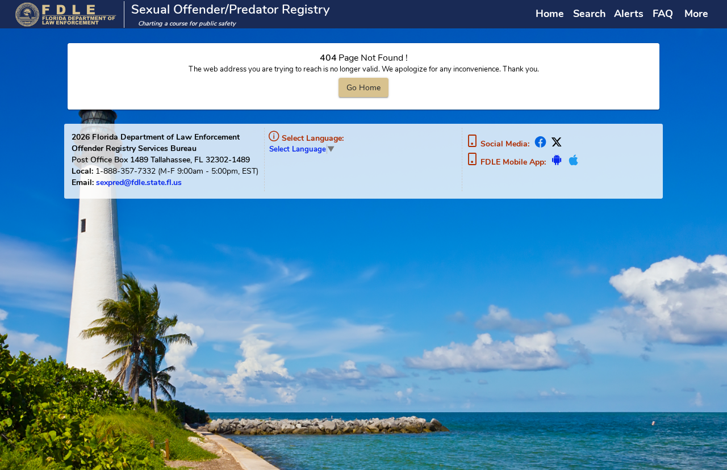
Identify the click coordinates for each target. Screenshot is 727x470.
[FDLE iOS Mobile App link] (572, 162)
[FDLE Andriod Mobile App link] (557, 162)
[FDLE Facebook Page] (541, 144)
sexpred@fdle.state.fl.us (139, 182)
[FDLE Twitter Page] (555, 144)
